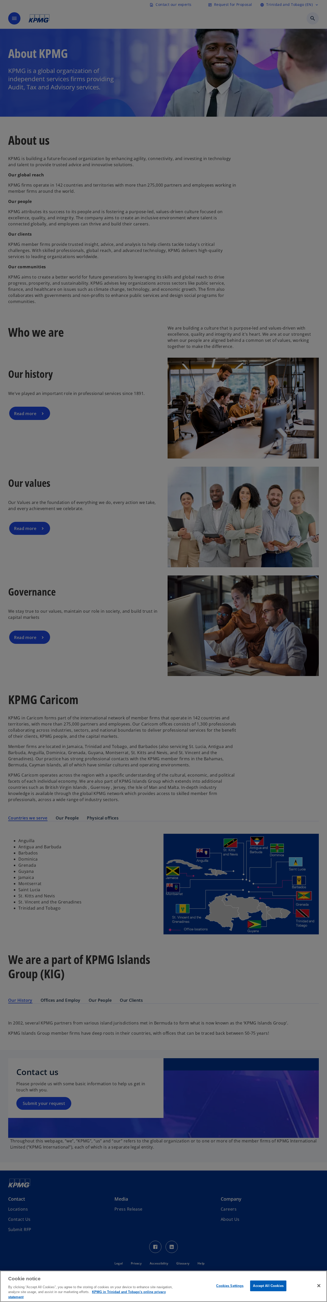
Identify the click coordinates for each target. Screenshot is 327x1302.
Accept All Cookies (268, 1286)
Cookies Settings (229, 1286)
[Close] (318, 1285)
